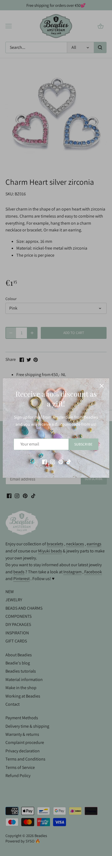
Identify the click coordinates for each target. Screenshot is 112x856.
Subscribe (83, 444)
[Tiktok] (68, 462)
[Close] (102, 386)
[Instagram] (52, 462)
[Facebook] (44, 462)
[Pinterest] (60, 462)
